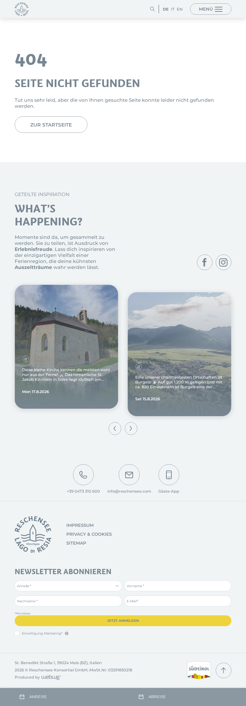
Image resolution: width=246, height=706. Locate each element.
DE (166, 9)
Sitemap (76, 543)
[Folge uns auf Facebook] (204, 262)
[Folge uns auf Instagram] (223, 262)
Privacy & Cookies (89, 534)
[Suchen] (152, 8)
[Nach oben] (223, 670)
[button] (115, 428)
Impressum (80, 525)
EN (180, 9)
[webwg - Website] (50, 678)
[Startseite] (22, 9)
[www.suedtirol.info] (199, 670)
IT (172, 9)
